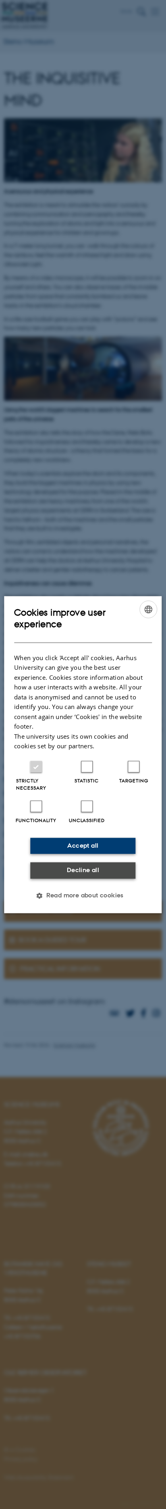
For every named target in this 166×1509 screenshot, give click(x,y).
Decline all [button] (83, 870)
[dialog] (83, 754)
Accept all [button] (82, 845)
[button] (83, 895)
